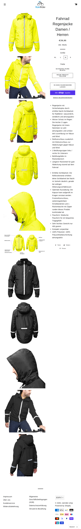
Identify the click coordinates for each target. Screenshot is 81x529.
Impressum (7, 497)
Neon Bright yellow (63, 75)
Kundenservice (9, 503)
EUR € (58, 498)
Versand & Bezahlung (37, 509)
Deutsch (72, 527)
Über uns (6, 500)
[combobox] (73, 527)
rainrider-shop (67, 503)
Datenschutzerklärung (37, 506)
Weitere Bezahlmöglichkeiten (62, 97)
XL (55, 57)
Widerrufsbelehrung (11, 506)
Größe (62, 53)
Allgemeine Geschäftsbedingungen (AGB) (38, 499)
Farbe (62, 64)
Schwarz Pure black (63, 69)
